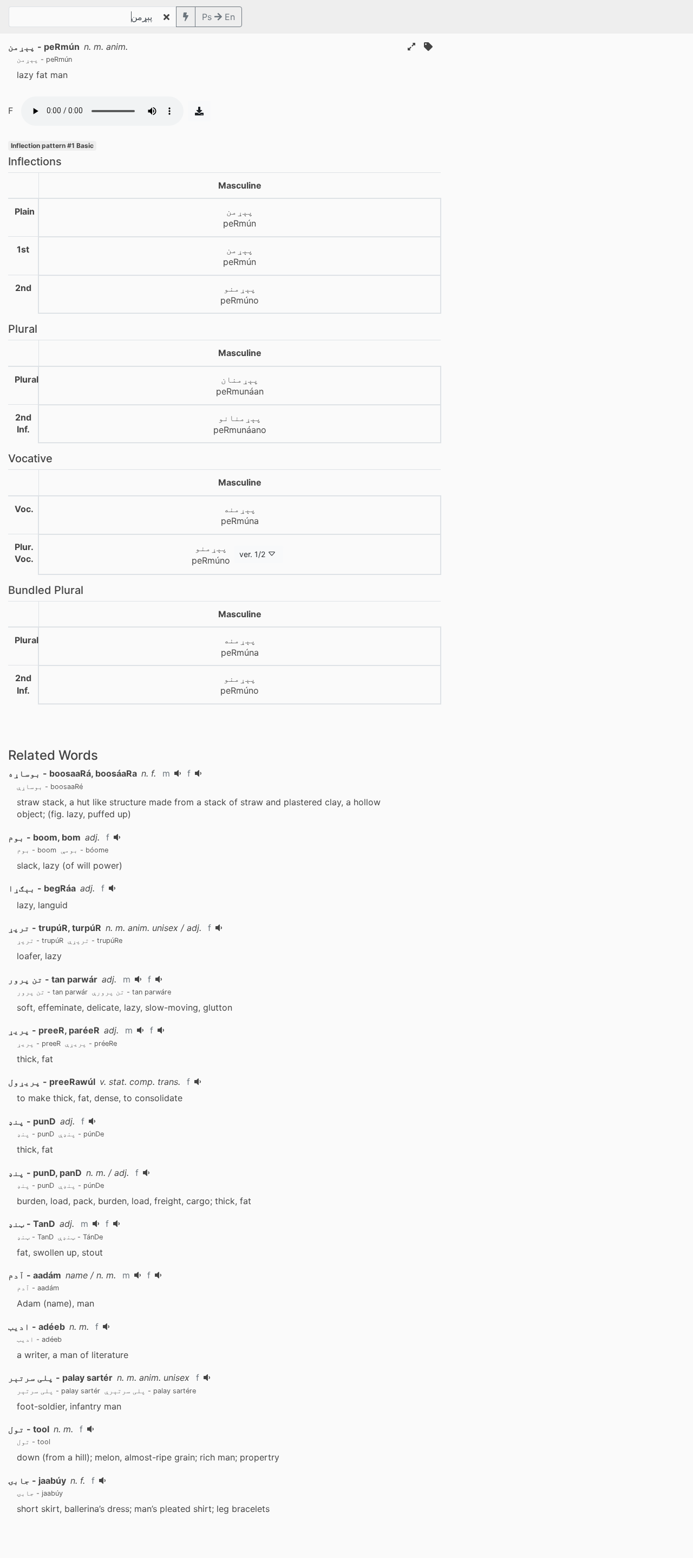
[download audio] (199, 111)
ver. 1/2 (252, 554)
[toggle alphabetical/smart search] (185, 17)
